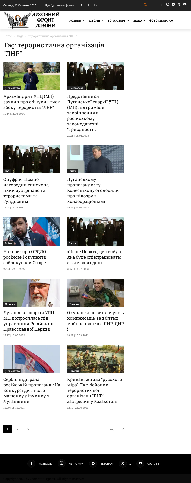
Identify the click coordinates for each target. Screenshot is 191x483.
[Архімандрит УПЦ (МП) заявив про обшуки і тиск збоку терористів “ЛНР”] (31, 76)
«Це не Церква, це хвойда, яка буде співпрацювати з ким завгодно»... (94, 257)
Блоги (72, 243)
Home (7, 36)
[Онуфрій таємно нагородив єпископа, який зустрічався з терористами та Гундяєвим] (31, 159)
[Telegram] (173, 4)
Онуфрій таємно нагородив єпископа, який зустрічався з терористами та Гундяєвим (26, 190)
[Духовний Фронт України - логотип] (31, 20)
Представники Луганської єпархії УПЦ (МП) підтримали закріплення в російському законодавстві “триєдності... (92, 112)
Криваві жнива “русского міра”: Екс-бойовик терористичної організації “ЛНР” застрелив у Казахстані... (94, 390)
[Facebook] (162, 4)
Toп (7, 171)
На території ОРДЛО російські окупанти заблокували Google (25, 257)
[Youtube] (185, 4)
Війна (72, 171)
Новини (10, 304)
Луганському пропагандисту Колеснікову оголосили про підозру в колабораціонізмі (93, 190)
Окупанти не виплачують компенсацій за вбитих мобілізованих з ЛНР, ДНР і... (95, 321)
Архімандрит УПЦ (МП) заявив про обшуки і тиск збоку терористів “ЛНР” (31, 101)
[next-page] (28, 429)
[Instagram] (168, 4)
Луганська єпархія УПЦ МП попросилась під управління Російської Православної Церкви (28, 321)
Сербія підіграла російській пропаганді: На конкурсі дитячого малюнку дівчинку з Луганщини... (31, 390)
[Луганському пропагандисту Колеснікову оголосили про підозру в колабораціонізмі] (95, 159)
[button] (146, 5)
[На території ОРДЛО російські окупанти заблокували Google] (31, 231)
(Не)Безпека (12, 88)
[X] (179, 4)
